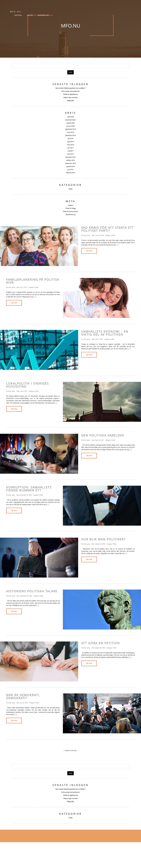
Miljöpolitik (70, 100)
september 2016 (70, 163)
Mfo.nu (70, 25)
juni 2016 (70, 169)
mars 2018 (70, 145)
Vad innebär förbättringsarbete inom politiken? (70, 88)
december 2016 (70, 157)
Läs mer (89, 251)
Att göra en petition (100, 643)
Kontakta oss (43, 15)
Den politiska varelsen (102, 435)
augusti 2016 (70, 166)
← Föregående (66, 750)
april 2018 (70, 141)
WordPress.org (70, 214)
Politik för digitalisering (70, 94)
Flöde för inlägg (70, 208)
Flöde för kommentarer (70, 211)
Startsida (18, 15)
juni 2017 (70, 148)
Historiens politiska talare (31, 591)
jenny (88, 235)
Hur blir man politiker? (103, 539)
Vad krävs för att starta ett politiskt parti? (107, 229)
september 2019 (70, 129)
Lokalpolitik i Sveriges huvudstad (27, 384)
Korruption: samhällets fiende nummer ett (29, 488)
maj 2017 (71, 151)
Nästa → (76, 750)
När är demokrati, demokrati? (23, 696)
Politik (30, 15)
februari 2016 (70, 173)
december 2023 (70, 120)
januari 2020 (70, 126)
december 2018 (70, 135)
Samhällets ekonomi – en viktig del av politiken (104, 332)
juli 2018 (70, 138)
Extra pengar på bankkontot (70, 91)
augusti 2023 (70, 123)
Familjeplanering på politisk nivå (32, 280)
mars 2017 (70, 154)
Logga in (70, 205)
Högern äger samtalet (70, 97)
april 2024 (70, 117)
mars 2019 (70, 132)
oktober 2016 (70, 160)
